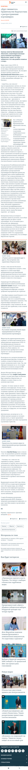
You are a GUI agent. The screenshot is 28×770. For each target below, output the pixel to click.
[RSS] (23, 750)
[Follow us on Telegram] (12, 750)
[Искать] (19, 768)
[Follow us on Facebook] (9, 750)
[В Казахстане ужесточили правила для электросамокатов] (14, 681)
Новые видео (7, 672)
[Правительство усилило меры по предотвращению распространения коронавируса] (14, 432)
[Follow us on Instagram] (5, 750)
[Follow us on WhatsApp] (16, 750)
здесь (9, 514)
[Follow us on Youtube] (2, 750)
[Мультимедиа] (8, 768)
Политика (4, 6)
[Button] (23, 27)
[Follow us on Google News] (19, 750)
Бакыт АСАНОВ (5, 20)
